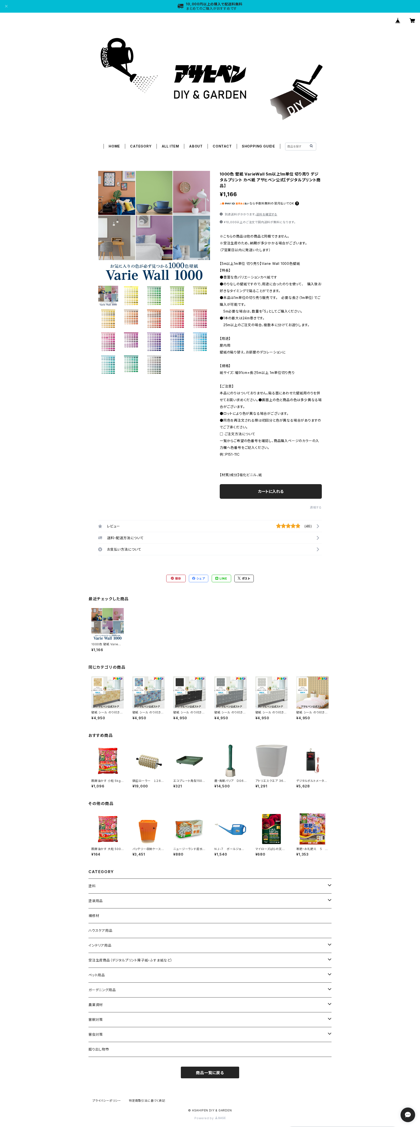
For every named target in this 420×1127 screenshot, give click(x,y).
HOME (114, 146)
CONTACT (222, 146)
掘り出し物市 (98, 1049)
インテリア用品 (100, 945)
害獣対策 (95, 1019)
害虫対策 (95, 1034)
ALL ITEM (170, 146)
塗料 (92, 886)
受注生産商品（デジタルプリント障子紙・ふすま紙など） (130, 960)
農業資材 (95, 1005)
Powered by (204, 1118)
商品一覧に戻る (210, 1072)
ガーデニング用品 (102, 990)
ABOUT (196, 146)
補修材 (93, 916)
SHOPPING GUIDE (258, 146)
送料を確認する (266, 214)
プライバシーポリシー (106, 1100)
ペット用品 (96, 975)
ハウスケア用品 (100, 930)
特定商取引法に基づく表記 (147, 1100)
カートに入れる (271, 491)
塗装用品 (95, 901)
